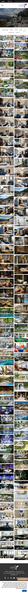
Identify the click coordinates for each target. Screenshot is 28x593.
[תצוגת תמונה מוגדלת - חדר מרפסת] (21, 94)
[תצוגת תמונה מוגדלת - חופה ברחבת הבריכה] (7, 429)
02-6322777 (19, 573)
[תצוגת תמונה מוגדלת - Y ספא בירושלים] (21, 241)
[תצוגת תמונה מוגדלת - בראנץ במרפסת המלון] (21, 464)
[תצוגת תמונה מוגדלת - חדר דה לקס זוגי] (7, 210)
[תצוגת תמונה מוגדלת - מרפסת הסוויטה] (21, 192)
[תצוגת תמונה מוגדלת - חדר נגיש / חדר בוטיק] (7, 151)
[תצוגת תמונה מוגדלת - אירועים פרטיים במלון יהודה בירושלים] (21, 376)
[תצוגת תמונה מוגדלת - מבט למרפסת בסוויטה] (7, 180)
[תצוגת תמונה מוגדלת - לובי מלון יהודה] (7, 370)
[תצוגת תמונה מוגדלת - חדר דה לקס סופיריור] (21, 211)
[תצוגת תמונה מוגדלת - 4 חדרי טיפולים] (7, 274)
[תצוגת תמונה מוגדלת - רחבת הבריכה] (21, 415)
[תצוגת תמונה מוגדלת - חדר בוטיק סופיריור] (21, 133)
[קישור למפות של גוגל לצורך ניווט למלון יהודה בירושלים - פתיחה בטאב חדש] (8, 578)
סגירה (24, 590)
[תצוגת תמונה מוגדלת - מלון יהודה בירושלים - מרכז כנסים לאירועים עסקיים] (21, 504)
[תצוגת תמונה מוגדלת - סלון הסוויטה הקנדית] (7, 170)
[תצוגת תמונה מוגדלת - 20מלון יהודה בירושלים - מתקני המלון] (21, 328)
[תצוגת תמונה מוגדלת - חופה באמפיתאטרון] (21, 445)
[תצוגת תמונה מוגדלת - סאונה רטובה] (7, 258)
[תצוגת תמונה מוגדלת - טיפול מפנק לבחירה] (7, 293)
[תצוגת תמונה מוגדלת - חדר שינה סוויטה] (21, 182)
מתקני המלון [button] (5, 30)
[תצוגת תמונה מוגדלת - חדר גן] (7, 121)
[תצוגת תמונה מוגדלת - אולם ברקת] (7, 439)
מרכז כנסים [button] (11, 32)
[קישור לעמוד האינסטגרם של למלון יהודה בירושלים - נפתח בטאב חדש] (17, 578)
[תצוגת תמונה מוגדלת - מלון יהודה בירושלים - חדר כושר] (7, 343)
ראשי (15, 18)
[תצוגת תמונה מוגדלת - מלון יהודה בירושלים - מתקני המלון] (7, 302)
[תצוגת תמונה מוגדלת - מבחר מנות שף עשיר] (21, 425)
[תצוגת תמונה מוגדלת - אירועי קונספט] (7, 419)
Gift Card (10, 1)
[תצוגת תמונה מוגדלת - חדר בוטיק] (7, 161)
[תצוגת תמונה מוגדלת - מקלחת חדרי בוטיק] (21, 162)
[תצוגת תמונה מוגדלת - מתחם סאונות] (21, 259)
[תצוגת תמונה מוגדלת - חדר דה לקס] (21, 202)
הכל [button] (25, 30)
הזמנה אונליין (23, 579)
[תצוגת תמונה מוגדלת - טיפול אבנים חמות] (21, 289)
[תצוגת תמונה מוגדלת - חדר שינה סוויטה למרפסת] (7, 190)
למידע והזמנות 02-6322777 (21, 1)
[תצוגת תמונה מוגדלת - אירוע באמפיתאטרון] (7, 400)
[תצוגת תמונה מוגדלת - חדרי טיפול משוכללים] (21, 279)
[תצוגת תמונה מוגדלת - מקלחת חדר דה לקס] (21, 221)
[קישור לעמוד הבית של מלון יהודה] (22, 5)
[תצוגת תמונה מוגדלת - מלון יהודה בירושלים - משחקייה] (21, 347)
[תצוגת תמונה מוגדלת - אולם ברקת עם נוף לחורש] (7, 410)
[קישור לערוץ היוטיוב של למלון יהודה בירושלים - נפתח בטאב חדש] (14, 578)
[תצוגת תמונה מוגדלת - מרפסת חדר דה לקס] (7, 219)
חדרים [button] (16, 30)
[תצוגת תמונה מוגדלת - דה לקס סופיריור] (7, 229)
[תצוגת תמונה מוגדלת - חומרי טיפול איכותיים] (7, 249)
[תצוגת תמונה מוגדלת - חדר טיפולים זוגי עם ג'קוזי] (21, 269)
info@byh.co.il (14, 574)
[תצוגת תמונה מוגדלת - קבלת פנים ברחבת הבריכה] (21, 406)
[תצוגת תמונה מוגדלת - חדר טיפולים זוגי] (7, 267)
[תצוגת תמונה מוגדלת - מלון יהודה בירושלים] (21, 38)
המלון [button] (20, 30)
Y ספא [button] (11, 30)
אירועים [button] (17, 32)
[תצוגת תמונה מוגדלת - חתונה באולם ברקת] (7, 478)
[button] (2, 5)
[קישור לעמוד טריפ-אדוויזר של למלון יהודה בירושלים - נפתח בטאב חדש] (11, 578)
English (3, 1)
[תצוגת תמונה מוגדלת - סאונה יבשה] (21, 250)
